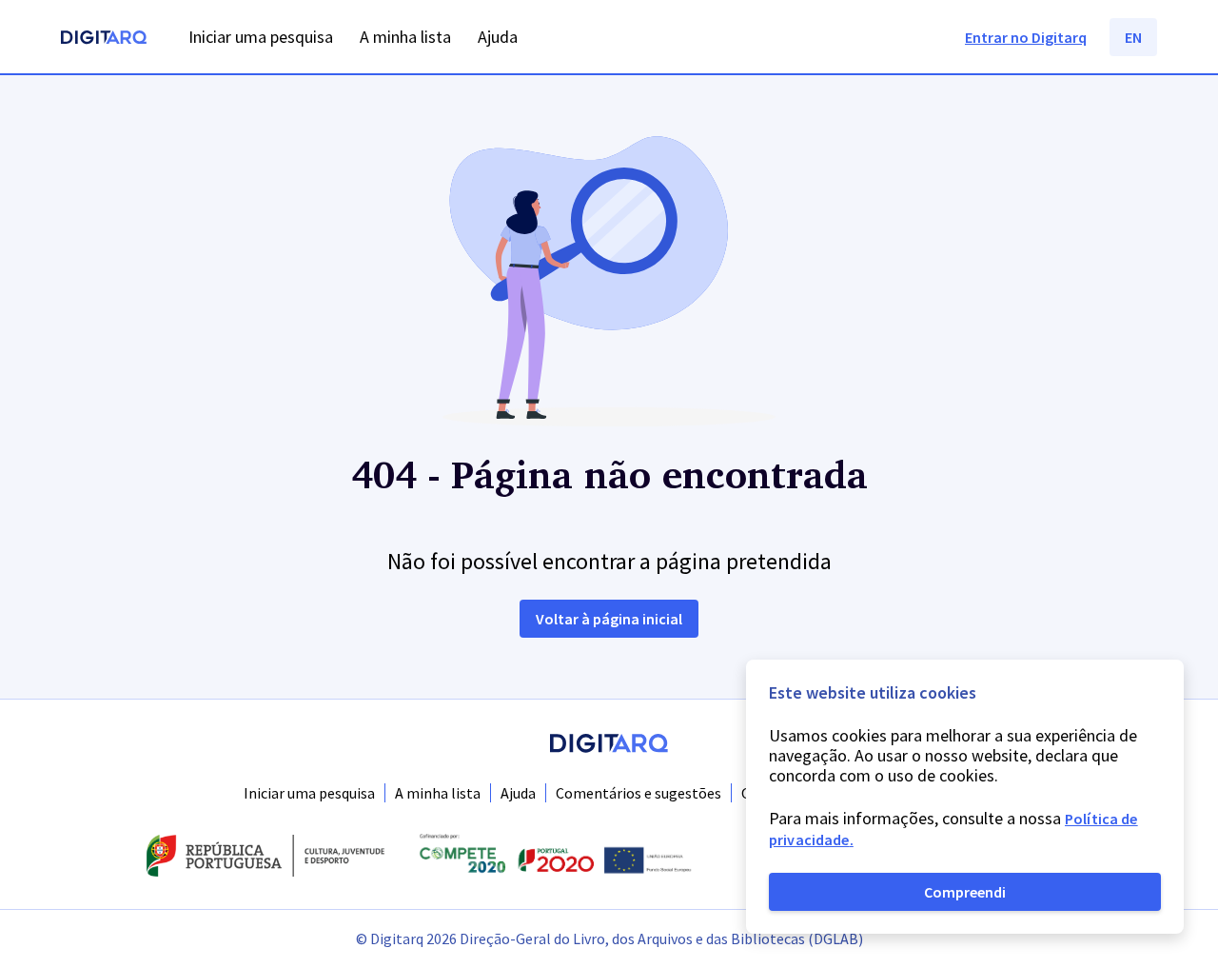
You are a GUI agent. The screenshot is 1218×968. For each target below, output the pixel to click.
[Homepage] (104, 39)
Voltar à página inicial (609, 618)
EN (1133, 37)
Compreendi (965, 891)
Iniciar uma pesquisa (309, 792)
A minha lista (438, 792)
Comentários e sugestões (638, 792)
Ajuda (518, 792)
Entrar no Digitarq (1026, 37)
